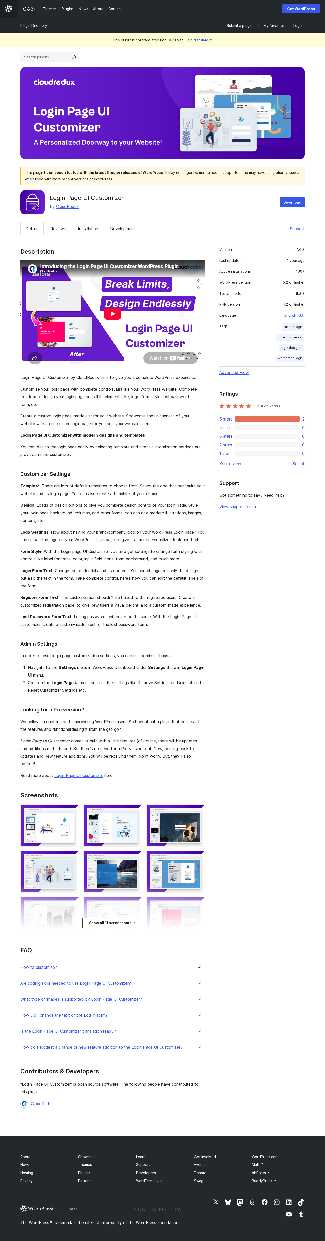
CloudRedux (67, 206)
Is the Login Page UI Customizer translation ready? (68, 1031)
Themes (85, 1164)
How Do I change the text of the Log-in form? (64, 1015)
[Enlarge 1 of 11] (72, 811)
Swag (201, 1181)
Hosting (26, 1173)
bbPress (261, 1173)
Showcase (87, 1157)
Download (292, 202)
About (25, 1157)
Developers (146, 1173)
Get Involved (205, 1157)
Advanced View (234, 372)
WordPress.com (267, 1157)
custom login (293, 327)
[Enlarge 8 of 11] (135, 903)
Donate (202, 1173)
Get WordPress (301, 9)
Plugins (84, 1173)
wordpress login (290, 358)
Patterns (85, 1181)
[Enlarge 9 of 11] (198, 903)
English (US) (294, 315)
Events (199, 1164)
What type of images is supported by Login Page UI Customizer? (81, 999)
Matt (258, 1164)
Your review (230, 463)
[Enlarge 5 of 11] (135, 857)
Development (122, 228)
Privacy (26, 1181)
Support (297, 228)
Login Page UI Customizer (78, 775)
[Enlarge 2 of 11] (135, 811)
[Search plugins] (74, 57)
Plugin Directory (33, 25)
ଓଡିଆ (73, 1209)
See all (298, 463)
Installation (88, 228)
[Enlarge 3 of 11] (198, 811)
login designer (292, 348)
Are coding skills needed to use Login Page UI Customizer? (75, 983)
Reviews (58, 228)
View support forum (237, 506)
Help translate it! (199, 40)
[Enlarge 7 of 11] (72, 903)
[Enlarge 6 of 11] (198, 857)
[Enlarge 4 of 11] (72, 857)
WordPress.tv (149, 1181)
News (25, 1164)
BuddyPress (264, 1181)
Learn (140, 1157)
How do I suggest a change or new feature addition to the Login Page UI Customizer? (101, 1047)
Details (32, 228)
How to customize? (38, 967)
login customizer (290, 337)
